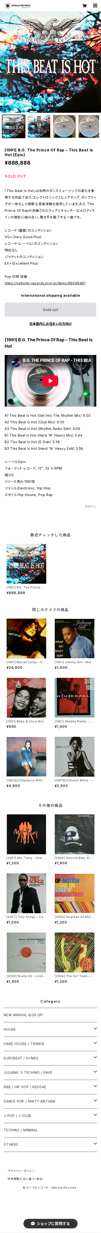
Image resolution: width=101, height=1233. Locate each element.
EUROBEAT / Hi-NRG (21, 1058)
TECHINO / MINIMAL (21, 1130)
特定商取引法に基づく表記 (25, 1179)
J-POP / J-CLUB (17, 1116)
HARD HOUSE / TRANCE (24, 1044)
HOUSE (10, 1029)
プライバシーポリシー (21, 1171)
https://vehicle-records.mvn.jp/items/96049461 (45, 283)
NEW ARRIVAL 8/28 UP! (23, 1015)
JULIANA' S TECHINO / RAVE (28, 1073)
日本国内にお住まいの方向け (50, 324)
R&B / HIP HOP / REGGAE (25, 1087)
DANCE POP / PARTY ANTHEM (29, 1101)
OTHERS (11, 1144)
